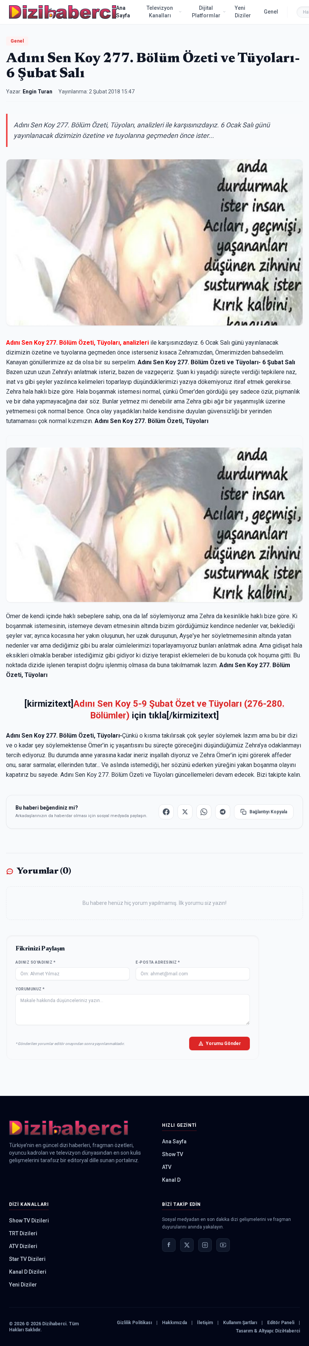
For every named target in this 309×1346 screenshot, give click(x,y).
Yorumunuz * (30, 989)
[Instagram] (205, 1245)
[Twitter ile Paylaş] (185, 811)
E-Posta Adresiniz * (158, 962)
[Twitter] (187, 1245)
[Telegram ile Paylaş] (222, 811)
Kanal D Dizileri (27, 1272)
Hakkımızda (174, 1322)
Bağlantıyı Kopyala (268, 811)
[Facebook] (169, 1245)
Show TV (172, 1154)
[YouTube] (223, 1245)
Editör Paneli (280, 1322)
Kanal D (171, 1180)
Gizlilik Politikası (134, 1322)
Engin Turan (37, 92)
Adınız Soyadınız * (35, 962)
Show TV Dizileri (29, 1221)
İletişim (205, 1322)
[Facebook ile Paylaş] (166, 811)
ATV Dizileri (23, 1246)
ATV (166, 1167)
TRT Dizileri (23, 1233)
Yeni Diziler (243, 11)
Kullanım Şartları (240, 1322)
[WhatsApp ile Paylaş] (203, 811)
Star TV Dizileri (27, 1259)
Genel (271, 12)
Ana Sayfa (123, 11)
